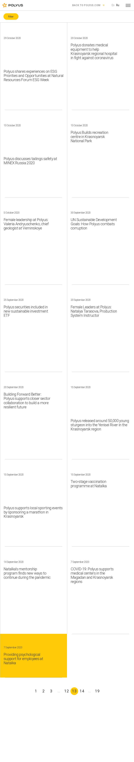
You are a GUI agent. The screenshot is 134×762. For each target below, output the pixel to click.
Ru (117, 5)
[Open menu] (128, 5)
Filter (11, 16)
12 (66, 691)
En (112, 5)
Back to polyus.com (86, 5)
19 (97, 691)
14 (82, 691)
